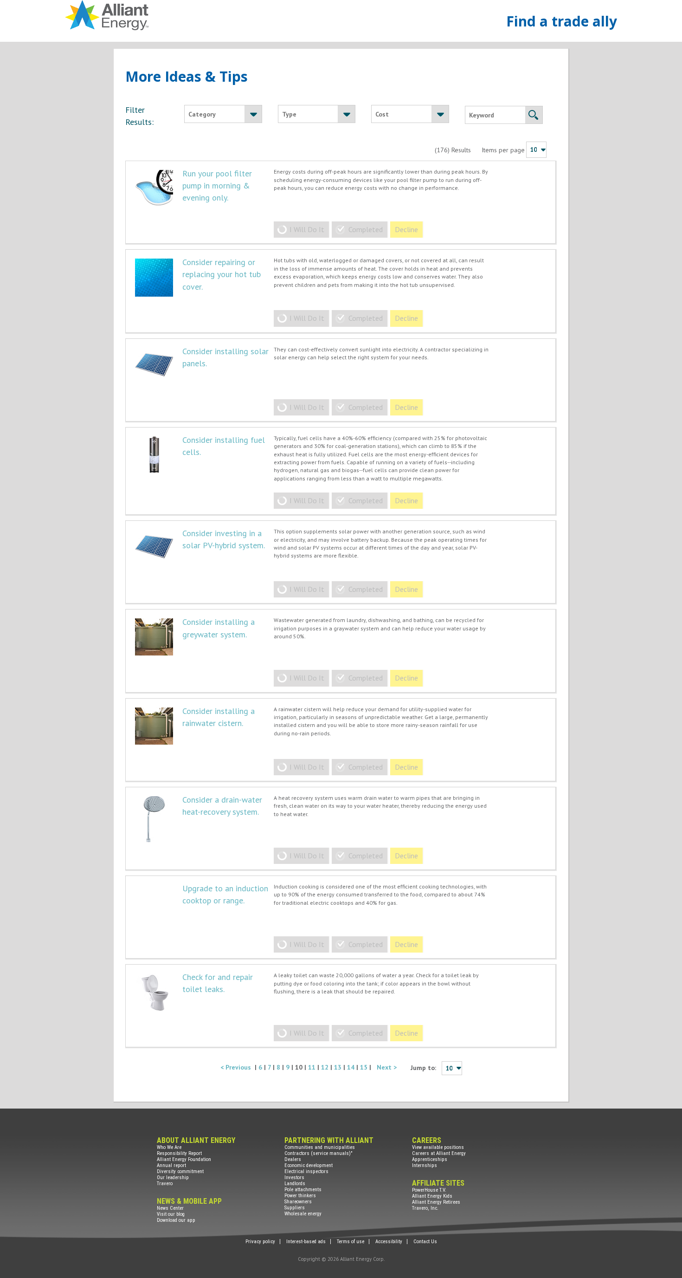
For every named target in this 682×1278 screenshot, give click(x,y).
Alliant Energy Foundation (184, 1159)
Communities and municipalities (319, 1147)
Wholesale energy (303, 1214)
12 (325, 1067)
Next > (387, 1067)
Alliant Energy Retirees (436, 1202)
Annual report (171, 1165)
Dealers (292, 1159)
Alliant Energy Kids (432, 1196)
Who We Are (169, 1147)
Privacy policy (260, 1242)
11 (312, 1067)
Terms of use (350, 1242)
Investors (294, 1177)
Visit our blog (171, 1214)
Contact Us (425, 1242)
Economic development (308, 1165)
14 (351, 1067)
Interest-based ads (306, 1242)
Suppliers (294, 1208)
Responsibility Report (179, 1153)
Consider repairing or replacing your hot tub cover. (221, 274)
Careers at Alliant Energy (439, 1153)
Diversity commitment (180, 1171)
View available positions (438, 1147)
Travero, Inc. (425, 1208)
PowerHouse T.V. (429, 1190)
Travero (165, 1184)
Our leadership (173, 1177)
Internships (424, 1165)
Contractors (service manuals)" (318, 1153)
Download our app (176, 1220)
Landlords (294, 1184)
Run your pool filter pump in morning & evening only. (217, 185)
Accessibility (388, 1242)
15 (364, 1067)
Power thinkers (300, 1196)
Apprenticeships (429, 1159)
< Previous (237, 1067)
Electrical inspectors (306, 1171)
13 (338, 1067)
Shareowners (298, 1202)
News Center (170, 1208)
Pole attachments (303, 1190)
